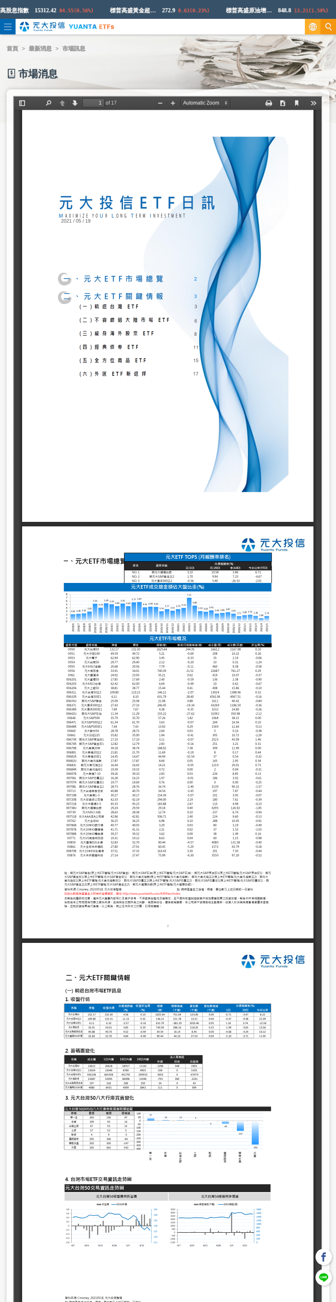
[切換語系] (312, 26)
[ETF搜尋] (328, 26)
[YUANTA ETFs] (91, 26)
